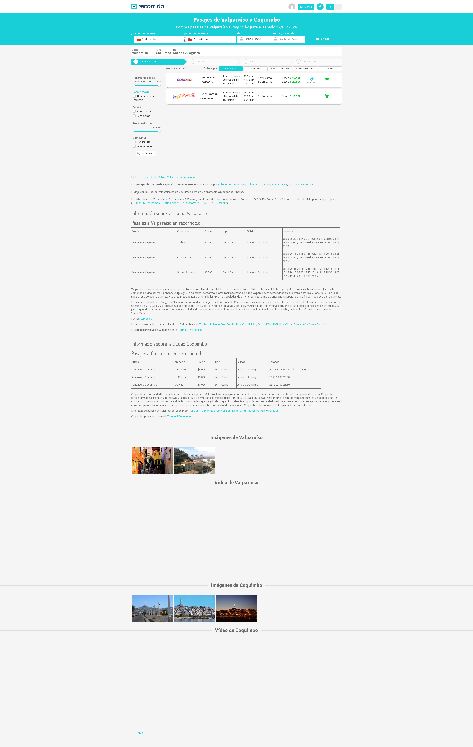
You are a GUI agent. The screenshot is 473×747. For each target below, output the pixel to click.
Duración (330, 68)
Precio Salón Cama (280, 68)
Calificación (256, 68)
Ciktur (251, 184)
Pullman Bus (217, 324)
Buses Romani (237, 184)
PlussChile (307, 184)
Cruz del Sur (249, 324)
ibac (236, 410)
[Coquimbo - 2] (194, 608)
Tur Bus (204, 324)
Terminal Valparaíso (190, 329)
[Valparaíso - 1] (152, 460)
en (337, 6)
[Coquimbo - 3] (152, 608)
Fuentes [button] (138, 733)
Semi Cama (143, 115)
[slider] (133, 85)
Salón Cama (144, 111)
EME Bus (294, 184)
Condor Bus (263, 184)
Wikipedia (146, 318)
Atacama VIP (279, 184)
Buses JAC (300, 324)
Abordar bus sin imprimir (144, 98)
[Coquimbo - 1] (236, 608)
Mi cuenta (306, 6)
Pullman (223, 184)
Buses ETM (265, 324)
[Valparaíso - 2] (194, 460)
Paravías (273, 410)
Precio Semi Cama (305, 68)
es (330, 6)
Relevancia (230, 68)
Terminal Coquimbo (179, 416)
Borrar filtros (147, 153)
